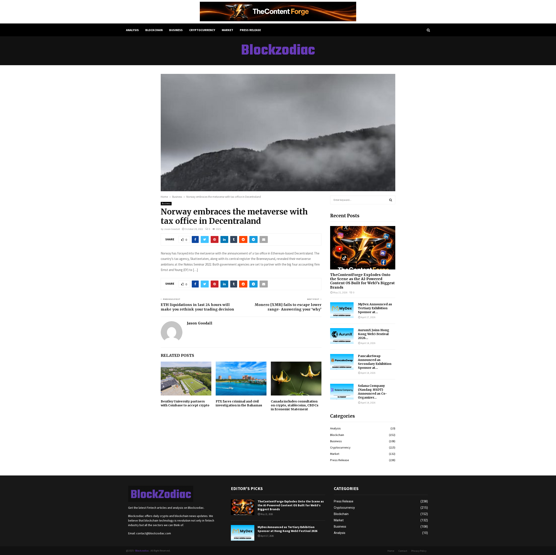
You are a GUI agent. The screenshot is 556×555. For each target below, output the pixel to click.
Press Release (250, 30)
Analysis (132, 30)
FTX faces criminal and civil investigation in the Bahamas (239, 403)
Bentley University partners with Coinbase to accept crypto (185, 403)
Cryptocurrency (202, 30)
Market (227, 30)
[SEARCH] (390, 200)
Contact (402, 550)
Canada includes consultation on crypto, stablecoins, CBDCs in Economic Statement (294, 405)
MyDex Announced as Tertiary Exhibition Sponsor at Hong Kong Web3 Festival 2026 (287, 529)
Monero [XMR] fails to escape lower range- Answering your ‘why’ (288, 306)
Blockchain (154, 30)
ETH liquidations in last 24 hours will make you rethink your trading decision (197, 306)
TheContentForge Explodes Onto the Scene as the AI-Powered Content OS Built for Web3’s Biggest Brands (362, 281)
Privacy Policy (419, 550)
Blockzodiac (278, 51)
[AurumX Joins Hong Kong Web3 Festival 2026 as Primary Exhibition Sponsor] (342, 336)
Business (176, 30)
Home (390, 550)
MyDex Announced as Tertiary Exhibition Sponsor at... (375, 308)
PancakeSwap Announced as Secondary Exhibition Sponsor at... (374, 362)
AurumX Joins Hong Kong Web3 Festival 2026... (373, 334)
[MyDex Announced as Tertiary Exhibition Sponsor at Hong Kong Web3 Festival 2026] (342, 310)
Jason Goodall (172, 229)
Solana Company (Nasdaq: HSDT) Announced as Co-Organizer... (372, 391)
